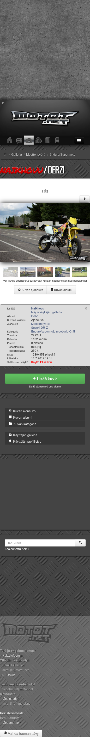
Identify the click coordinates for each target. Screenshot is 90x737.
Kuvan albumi (63, 290)
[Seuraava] (84, 199)
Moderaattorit (11, 722)
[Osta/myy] (38, 140)
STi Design (8, 675)
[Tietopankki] (48, 140)
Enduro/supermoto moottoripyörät (53, 331)
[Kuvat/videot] (29, 140)
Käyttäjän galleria (24, 435)
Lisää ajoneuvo (38, 386)
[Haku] (80, 543)
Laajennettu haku (17, 549)
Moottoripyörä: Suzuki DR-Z (40, 325)
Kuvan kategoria (24, 424)
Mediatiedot (10, 698)
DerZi (56, 170)
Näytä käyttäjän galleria (46, 312)
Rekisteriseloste (12, 713)
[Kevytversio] (57, 140)
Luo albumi (55, 386)
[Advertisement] (45, 50)
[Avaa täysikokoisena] (45, 232)
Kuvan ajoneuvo (32, 290)
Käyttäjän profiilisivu (26, 441)
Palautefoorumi (12, 655)
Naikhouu (21, 170)
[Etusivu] (9, 140)
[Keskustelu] (19, 140)
